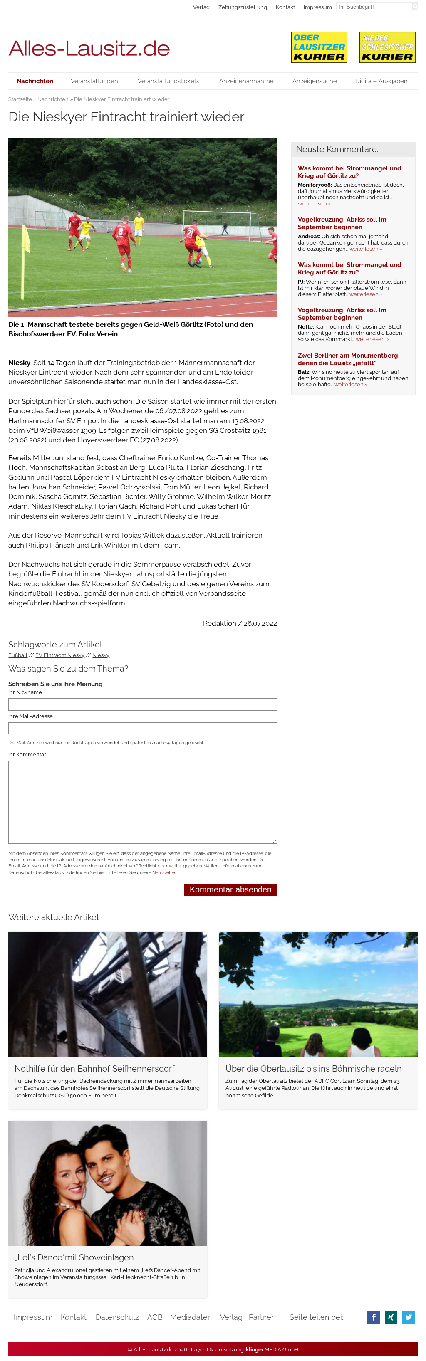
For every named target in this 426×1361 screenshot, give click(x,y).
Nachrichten (53, 99)
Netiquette (163, 872)
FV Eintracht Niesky (59, 655)
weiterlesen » (314, 203)
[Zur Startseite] (142, 43)
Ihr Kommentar (27, 755)
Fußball (17, 655)
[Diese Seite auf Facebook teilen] (373, 1317)
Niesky (100, 655)
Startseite (20, 99)
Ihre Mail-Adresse (30, 716)
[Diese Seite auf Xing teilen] (391, 1317)
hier (100, 872)
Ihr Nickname (25, 692)
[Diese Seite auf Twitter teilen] (408, 1317)
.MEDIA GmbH (272, 1349)
